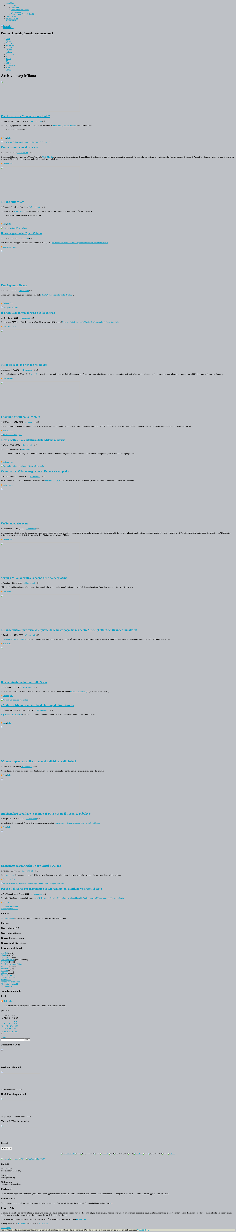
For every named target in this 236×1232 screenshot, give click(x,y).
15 (15, 1026)
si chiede (34, 374)
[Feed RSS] (40, 1159)
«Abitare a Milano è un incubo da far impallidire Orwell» (37, 705)
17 (2, 1029)
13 (10, 1026)
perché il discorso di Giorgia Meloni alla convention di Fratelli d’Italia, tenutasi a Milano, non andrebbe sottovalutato (79, 898)
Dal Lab (7, 1001)
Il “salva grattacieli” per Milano (21, 233)
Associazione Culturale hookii (22, 14)
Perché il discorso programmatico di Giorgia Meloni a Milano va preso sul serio (51, 888)
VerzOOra (5, 966)
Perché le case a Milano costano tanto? (25, 116)
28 (12, 1031)
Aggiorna (7, 1148)
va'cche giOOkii (7, 960)
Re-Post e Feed (12, 19)
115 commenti (28, 687)
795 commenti (42, 710)
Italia (8, 39)
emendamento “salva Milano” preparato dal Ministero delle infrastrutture (80, 243)
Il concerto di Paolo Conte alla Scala (24, 682)
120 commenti (22, 153)
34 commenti (35, 477)
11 (5, 1026)
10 (2, 1026)
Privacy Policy (81, 1219)
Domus (6, 449)
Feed (8, 67)
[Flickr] (22, 1159)
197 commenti (27, 871)
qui (112, 1203)
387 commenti (36, 121)
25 (5, 1031)
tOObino (4, 971)
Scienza (9, 50)
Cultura (9, 52)
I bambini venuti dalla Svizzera (20, 416)
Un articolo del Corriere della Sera (14, 639)
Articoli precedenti (9, 906)
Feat (4, 138)
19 (7, 1029)
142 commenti (29, 583)
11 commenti (31, 529)
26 (7, 1031)
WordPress (21, 1223)
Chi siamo (15, 7)
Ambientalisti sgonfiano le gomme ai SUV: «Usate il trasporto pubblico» (46, 813)
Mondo (9, 41)
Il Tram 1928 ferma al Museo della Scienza (28, 312)
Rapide (8, 70)
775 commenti (31, 819)
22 (15, 1029)
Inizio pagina (6, 1228)
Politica (9, 43)
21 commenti (24, 238)
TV (7, 61)
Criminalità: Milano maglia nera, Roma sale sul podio (35, 471)
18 (5, 1029)
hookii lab (10, 3)
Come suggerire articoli (20, 10)
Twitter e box (11, 21)
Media (8, 59)
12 (7, 1026)
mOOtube (5, 962)
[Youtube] (30, 1159)
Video (8, 63)
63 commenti (25, 318)
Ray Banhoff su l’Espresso (11, 714)
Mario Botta (25, 449)
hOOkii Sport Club (8, 977)
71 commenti (27, 370)
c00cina (4, 973)
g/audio (4, 955)
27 (10, 1031)
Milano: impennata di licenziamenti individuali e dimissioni (38, 761)
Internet (9, 47)
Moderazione (16, 12)
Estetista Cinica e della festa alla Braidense (56, 295)
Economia (10, 54)
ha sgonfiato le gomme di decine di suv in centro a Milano (77, 823)
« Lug (3, 1037)
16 (17, 1026)
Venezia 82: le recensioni (10, 982)
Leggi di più (144, 1230)
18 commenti (29, 422)
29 (15, 1031)
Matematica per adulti (9, 984)
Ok (138, 1230)
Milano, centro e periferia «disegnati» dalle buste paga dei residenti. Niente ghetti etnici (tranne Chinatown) (69, 629)
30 (17, 1031)
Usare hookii (11, 5)
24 (2, 1031)
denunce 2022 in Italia (53, 481)
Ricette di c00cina (8, 975)
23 (17, 1029)
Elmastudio (43, 1223)
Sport (8, 56)
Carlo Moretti (47, 157)
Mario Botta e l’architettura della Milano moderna (33, 439)
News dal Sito (11, 16)
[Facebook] (14, 1159)
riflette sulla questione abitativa (64, 125)
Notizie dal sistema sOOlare (12, 964)
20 (10, 1029)
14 (12, 1026)
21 (12, 1029)
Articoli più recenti (9, 909)
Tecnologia (10, 45)
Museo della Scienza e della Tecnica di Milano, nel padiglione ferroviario (90, 322)
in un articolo (19, 211)
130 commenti (36, 894)
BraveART (5, 968)
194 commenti (26, 767)
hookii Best (10, 65)
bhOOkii (4, 953)
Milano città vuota (12, 201)
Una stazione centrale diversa (19, 147)
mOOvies (4, 957)
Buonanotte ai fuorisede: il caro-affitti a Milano (31, 865)
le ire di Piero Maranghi (79, 691)
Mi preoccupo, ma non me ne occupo (24, 364)
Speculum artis (6, 986)
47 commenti (30, 635)
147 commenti (34, 207)
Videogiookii (6, 980)
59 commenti (24, 291)
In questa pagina (7, 918)
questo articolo (8, 875)
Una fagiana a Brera (14, 285)
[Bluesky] (5, 1159)
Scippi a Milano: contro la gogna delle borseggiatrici (34, 577)
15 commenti (27, 445)
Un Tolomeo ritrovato (14, 523)
